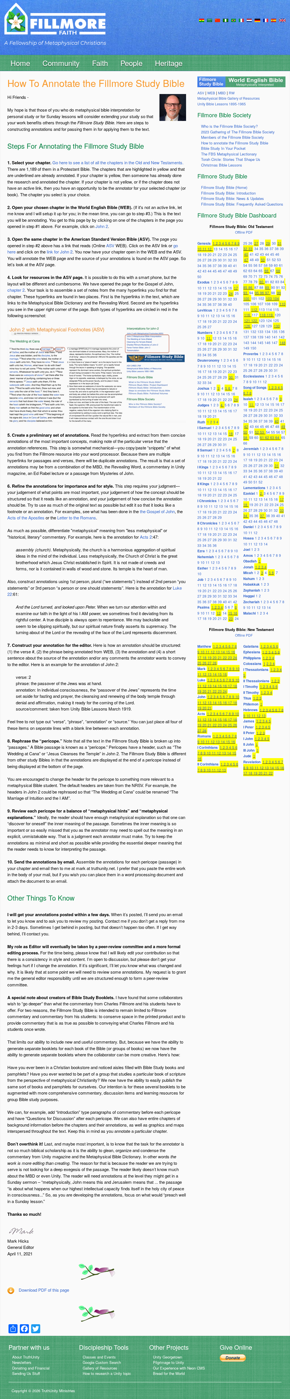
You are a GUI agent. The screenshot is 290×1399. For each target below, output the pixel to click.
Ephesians (251, 651)
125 (276, 320)
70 (250, 276)
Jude (247, 755)
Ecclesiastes (253, 376)
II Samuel (204, 450)
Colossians (252, 663)
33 (235, 259)
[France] (265, 20)
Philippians (252, 657)
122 (254, 320)
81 (267, 281)
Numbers (204, 332)
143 (246, 342)
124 (269, 320)
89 (267, 287)
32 (230, 259)
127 (255, 325)
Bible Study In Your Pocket (223, 148)
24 (230, 254)
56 (255, 265)
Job (200, 579)
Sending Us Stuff (26, 1373)
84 (282, 281)
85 (245, 287)
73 (266, 276)
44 (210, 270)
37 (215, 265)
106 (253, 303)
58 (266, 265)
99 (279, 292)
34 (199, 265)
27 (204, 259)
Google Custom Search (102, 1362)
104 (276, 298)
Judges (203, 405)
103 (269, 298)
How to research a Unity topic (107, 1373)
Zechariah (251, 601)
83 (277, 281)
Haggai (249, 595)
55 (250, 265)
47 (225, 270)
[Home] (55, 24)
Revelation (252, 761)
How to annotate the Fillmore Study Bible (234, 143)
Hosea (248, 538)
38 (220, 265)
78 (250, 281)
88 (261, 287)
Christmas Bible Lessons (221, 165)
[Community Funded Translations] (282, 20)
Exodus (203, 282)
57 (261, 265)
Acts (201, 713)
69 (245, 276)
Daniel (248, 526)
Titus (247, 698)
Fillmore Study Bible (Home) (224, 187)
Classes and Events (99, 1357)
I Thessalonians (255, 669)
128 (262, 325)
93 (245, 292)
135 (275, 331)
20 (210, 254)
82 (272, 281)
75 (276, 276)
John (201, 696)
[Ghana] (201, 20)
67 (272, 270)
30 (220, 259)
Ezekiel (249, 493)
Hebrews (250, 709)
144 (253, 342)
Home (20, 62)
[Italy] (241, 20)
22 (220, 254)
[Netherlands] (249, 20)
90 (273, 287)
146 (267, 342)
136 (282, 331)
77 (245, 281)
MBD (222, 92)
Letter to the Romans (76, 518)
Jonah (248, 567)
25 (235, 254)
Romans (204, 736)
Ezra (201, 550)
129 (269, 325)
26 (199, 259)
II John (248, 744)
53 (279, 259)
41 (235, 265)
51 (269, 259)
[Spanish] (273, 20)
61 (281, 265)
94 (251, 292)
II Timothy (251, 692)
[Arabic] (209, 20)
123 (262, 320)
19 (204, 254)
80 (261, 281)
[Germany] (257, 20)
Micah (248, 572)
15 (226, 248)
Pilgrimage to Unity (168, 1362)
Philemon (250, 704)
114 (269, 309)
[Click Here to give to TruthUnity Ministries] (233, 1357)
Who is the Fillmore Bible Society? (229, 126)
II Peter (249, 732)
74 (271, 276)
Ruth (201, 422)
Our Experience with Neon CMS (179, 1368)
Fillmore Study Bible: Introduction (228, 193)
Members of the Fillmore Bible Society (232, 137)
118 (263, 314)
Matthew (204, 646)
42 (199, 270)
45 (215, 270)
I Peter (248, 727)
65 (261, 270)
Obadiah (250, 561)
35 (204, 265)
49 (235, 270)
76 (281, 276)
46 (220, 270)
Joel (246, 549)
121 (247, 320)
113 (262, 309)
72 (261, 276)
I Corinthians (207, 747)
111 (246, 309)
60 (276, 265)
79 (255, 281)
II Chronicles (207, 523)
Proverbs (250, 353)
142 (282, 336)
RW (231, 92)
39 (225, 265)
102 (261, 298)
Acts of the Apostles (25, 518)
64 (255, 270)
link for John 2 (59, 252)
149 (246, 348)
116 (247, 314)
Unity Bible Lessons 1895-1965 (221, 103)
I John (248, 738)
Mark (201, 668)
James (248, 721)
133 (260, 331)
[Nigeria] (225, 20)
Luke (201, 680)
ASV (110, 245)
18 (199, 254)
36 (210, 265)
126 (247, 325)
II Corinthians (208, 764)
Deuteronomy (208, 360)
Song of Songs (254, 387)
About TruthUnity (26, 1357)
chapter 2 (16, 290)
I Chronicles (207, 500)
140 (267, 336)
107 (260, 303)
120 (278, 314)
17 (236, 248)
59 (271, 265)
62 (245, 270)
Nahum (249, 578)
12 (210, 248)
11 (204, 248)
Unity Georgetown (167, 1357)
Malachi (249, 613)
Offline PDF (244, 232)
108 (267, 303)
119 (270, 314)
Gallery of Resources (100, 1368)
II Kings (203, 483)
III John (249, 750)
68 (278, 270)
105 (246, 303)
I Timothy (250, 686)
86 (250, 287)
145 (260, 342)
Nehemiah (205, 556)
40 (230, 265)
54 (245, 265)
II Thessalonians (256, 680)
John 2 (101, 226)
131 (246, 331)
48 (230, 270)
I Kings (202, 467)
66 (266, 270)
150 (253, 348)
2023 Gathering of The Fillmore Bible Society (238, 132)
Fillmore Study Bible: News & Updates (232, 198)
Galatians (251, 646)
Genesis (204, 243)
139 (260, 336)
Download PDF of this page (44, 1290)
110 (282, 303)
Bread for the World (169, 1373)
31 (225, 259)
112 (254, 309)
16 (231, 248)
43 (204, 270)
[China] (217, 20)
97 (267, 292)
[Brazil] (233, 20)
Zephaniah (251, 590)
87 (256, 287)
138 (253, 336)
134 (267, 331)
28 (210, 259)
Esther (202, 568)
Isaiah (248, 398)
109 (275, 303)
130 (277, 325)
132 (253, 331)
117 (255, 314)
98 (273, 292)
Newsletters (21, 1362)
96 (262, 292)
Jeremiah (251, 448)
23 (225, 254)
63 (250, 270)
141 (275, 336)
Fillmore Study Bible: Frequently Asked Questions (242, 204)
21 (215, 254)
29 (215, 259)
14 (221, 248)
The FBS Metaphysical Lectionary (229, 154)
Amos (248, 555)
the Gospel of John (157, 511)
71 (255, 276)
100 (246, 298)
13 (216, 248)
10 (199, 248)
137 (246, 336)
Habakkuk (251, 584)
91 (278, 287)
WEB (211, 92)
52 (274, 259)
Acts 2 (146, 537)
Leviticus (204, 310)
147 (275, 342)
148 (282, 342)
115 (276, 309)
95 (257, 292)
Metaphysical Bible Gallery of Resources (228, 98)
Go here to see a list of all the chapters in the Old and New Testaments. (118, 162)
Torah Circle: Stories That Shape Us (230, 159)
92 (283, 287)
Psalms (203, 607)
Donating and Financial (31, 1368)
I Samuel (204, 427)
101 (254, 298)
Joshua (203, 388)
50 (199, 276)
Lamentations (254, 487)
